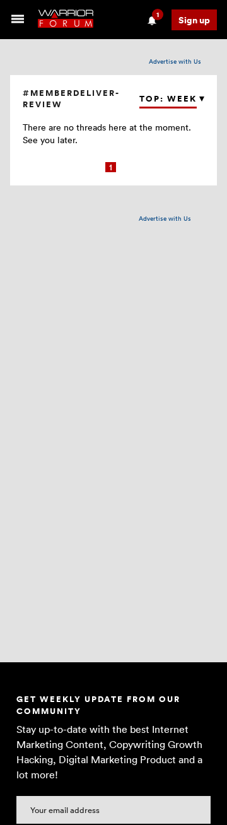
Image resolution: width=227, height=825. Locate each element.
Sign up (194, 19)
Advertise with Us (175, 61)
